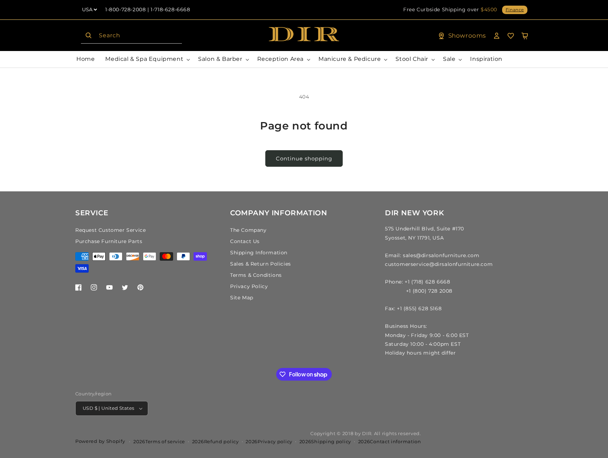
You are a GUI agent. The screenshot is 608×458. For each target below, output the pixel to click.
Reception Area (280, 59)
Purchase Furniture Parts (108, 241)
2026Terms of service (159, 441)
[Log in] (496, 35)
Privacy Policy (249, 286)
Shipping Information (258, 252)
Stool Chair (411, 59)
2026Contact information (389, 441)
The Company (248, 230)
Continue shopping (304, 158)
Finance (515, 9)
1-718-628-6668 (170, 9)
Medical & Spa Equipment (144, 59)
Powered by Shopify (100, 441)
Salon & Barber (220, 59)
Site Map (241, 297)
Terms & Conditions (256, 275)
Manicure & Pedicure (349, 59)
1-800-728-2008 (125, 9)
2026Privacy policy (269, 441)
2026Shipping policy (325, 441)
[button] (146, 59)
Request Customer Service (110, 230)
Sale (449, 59)
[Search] (88, 35)
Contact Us (245, 241)
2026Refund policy (215, 441)
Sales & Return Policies (260, 264)
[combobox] (131, 36)
